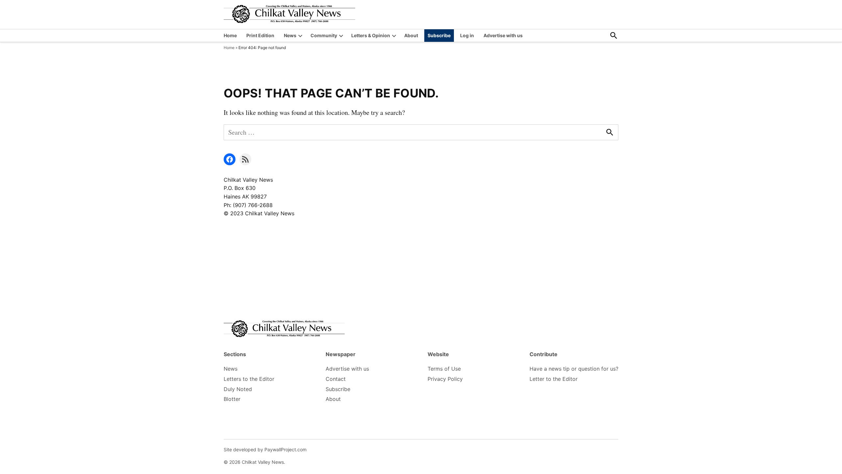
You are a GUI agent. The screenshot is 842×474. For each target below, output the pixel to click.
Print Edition (260, 35)
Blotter (232, 399)
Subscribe (439, 35)
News (290, 35)
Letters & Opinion (370, 35)
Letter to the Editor (554, 379)
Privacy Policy (445, 379)
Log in (467, 35)
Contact (336, 379)
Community (323, 35)
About (411, 35)
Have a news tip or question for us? (574, 368)
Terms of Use (444, 368)
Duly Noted (238, 389)
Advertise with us (503, 35)
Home (230, 35)
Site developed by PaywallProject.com (265, 449)
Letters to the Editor (249, 379)
